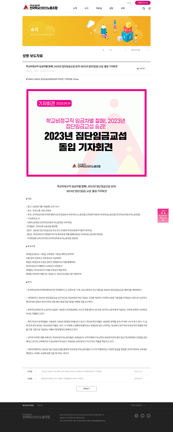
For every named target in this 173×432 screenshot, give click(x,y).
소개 (75, 8)
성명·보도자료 (135, 50)
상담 (111, 8)
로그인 (129, 3)
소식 (86, 8)
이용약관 (40, 405)
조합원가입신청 (143, 3)
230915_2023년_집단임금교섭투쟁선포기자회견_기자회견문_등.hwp (53, 79)
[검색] (144, 8)
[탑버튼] (166, 427)
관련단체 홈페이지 (137, 405)
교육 (123, 8)
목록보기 (86, 389)
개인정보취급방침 (28, 405)
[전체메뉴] (149, 8)
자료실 (99, 8)
